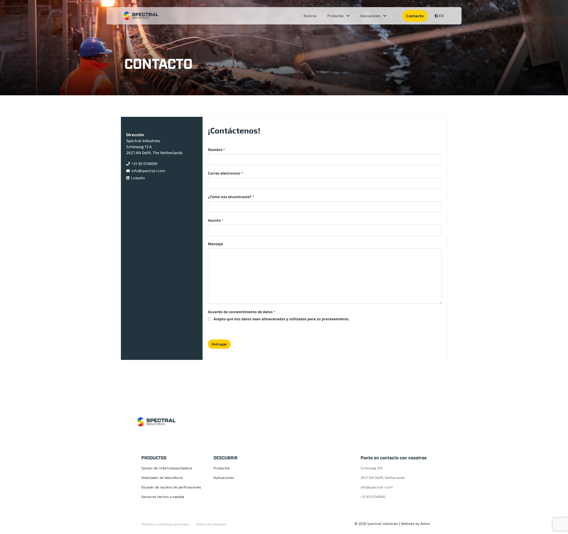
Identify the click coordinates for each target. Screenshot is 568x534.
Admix (425, 523)
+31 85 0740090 (144, 163)
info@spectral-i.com (148, 170)
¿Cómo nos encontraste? (231, 196)
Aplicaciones (370, 16)
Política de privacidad (211, 524)
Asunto (215, 220)
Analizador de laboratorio (162, 477)
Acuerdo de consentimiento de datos (241, 311)
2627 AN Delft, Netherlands (383, 477)
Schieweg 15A (372, 468)
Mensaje (215, 243)
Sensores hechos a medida (162, 496)
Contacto (415, 15)
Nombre (216, 149)
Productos (336, 16)
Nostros (310, 16)
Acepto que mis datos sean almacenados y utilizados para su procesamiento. (281, 319)
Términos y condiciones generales (165, 524)
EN (441, 15)
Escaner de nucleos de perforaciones (171, 487)
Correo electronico (225, 173)
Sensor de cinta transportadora (166, 468)
